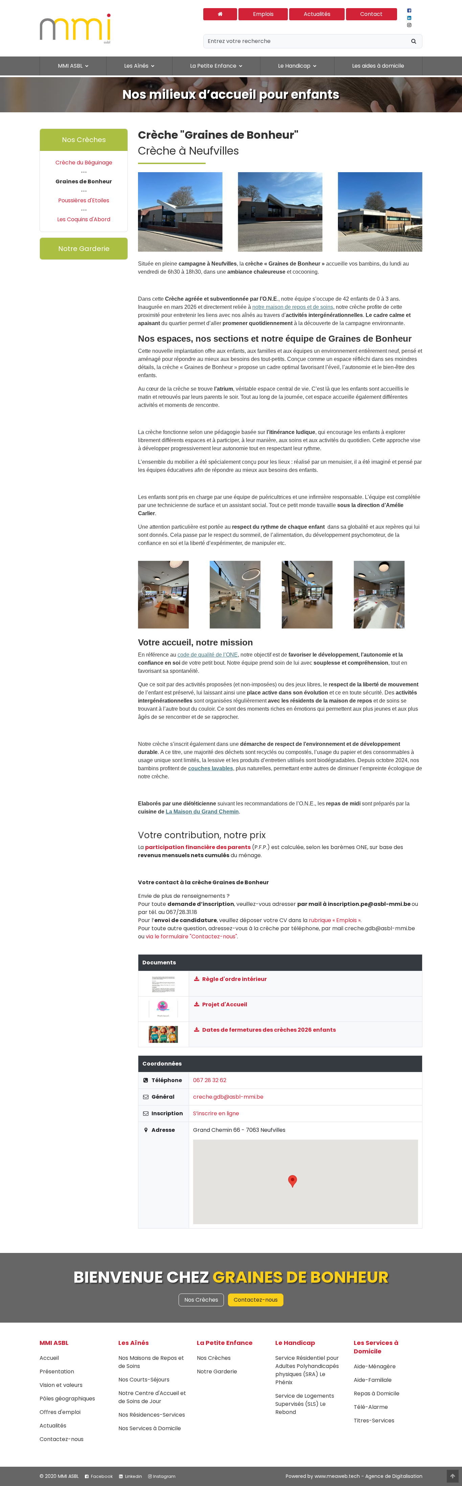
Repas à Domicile (376, 1393)
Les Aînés (133, 1343)
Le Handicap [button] (295, 66)
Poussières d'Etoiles (83, 200)
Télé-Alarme (371, 1407)
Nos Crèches (84, 139)
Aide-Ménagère (375, 1366)
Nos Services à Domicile (149, 1428)
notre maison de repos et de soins (292, 307)
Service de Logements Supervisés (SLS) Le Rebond (304, 1404)
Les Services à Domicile (376, 1347)
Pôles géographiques (67, 1398)
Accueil (49, 1358)
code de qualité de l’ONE (208, 655)
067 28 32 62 (209, 1080)
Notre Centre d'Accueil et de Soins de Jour (152, 1397)
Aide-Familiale (373, 1380)
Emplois (263, 14)
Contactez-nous (256, 1300)
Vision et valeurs (61, 1385)
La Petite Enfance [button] (214, 66)
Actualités (317, 14)
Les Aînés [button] (137, 66)
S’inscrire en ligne (216, 1113)
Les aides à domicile (378, 66)
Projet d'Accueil (224, 1004)
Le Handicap (295, 1343)
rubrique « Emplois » (335, 920)
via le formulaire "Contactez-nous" (191, 936)
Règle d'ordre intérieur (234, 979)
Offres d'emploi (60, 1412)
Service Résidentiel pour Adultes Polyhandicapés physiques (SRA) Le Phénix (307, 1370)
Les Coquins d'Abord (83, 219)
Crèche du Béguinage (83, 162)
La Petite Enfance (225, 1343)
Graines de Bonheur (83, 181)
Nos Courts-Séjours (143, 1380)
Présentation (57, 1371)
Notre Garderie (84, 248)
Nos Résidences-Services (151, 1415)
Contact (371, 14)
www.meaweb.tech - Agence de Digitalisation (368, 1476)
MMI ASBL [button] (71, 66)
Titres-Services (374, 1420)
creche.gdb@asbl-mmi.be (228, 1097)
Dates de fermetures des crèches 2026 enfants (268, 1030)
